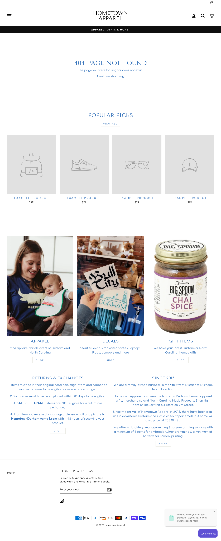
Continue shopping (110, 76)
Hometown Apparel (110, 15)
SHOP (58, 430)
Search (11, 472)
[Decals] (110, 286)
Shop (40, 360)
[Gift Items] (181, 286)
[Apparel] (40, 286)
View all (110, 123)
